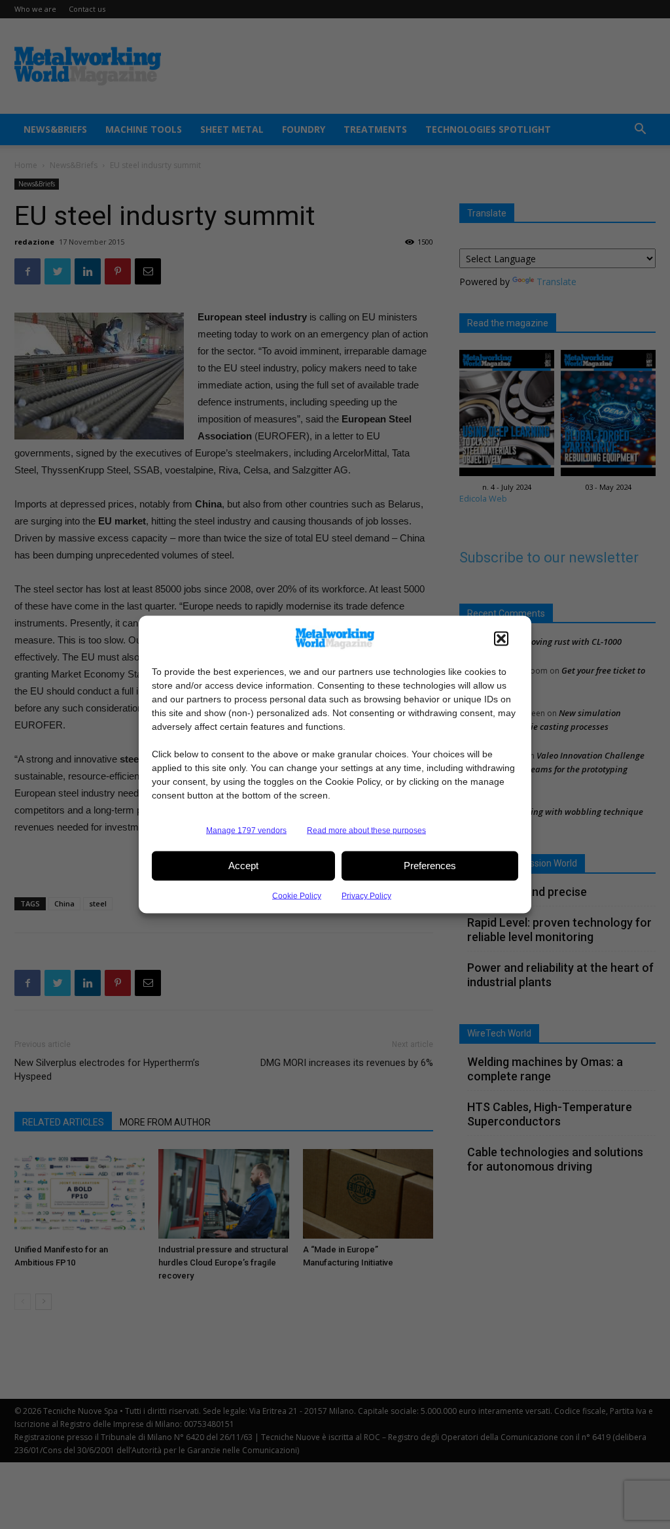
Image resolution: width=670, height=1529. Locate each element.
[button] (501, 638)
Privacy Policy (366, 895)
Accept (243, 865)
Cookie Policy (296, 895)
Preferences (430, 865)
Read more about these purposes (366, 829)
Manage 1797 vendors (246, 829)
